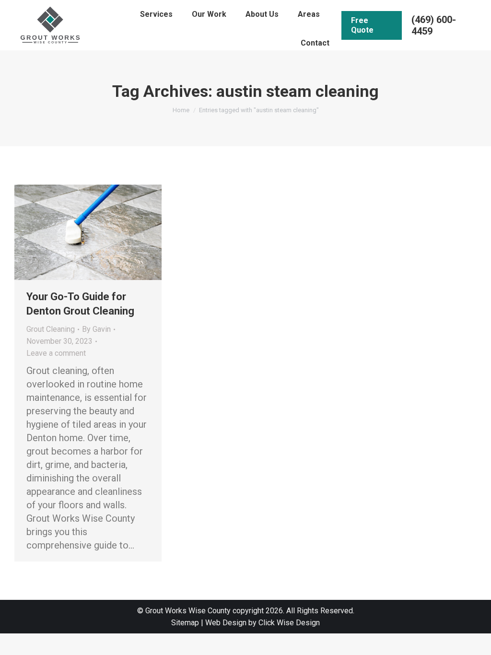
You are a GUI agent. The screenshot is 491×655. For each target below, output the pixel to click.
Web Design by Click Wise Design (262, 622)
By (96, 329)
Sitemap (185, 622)
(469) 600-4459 (433, 25)
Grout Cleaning (50, 329)
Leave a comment (56, 353)
